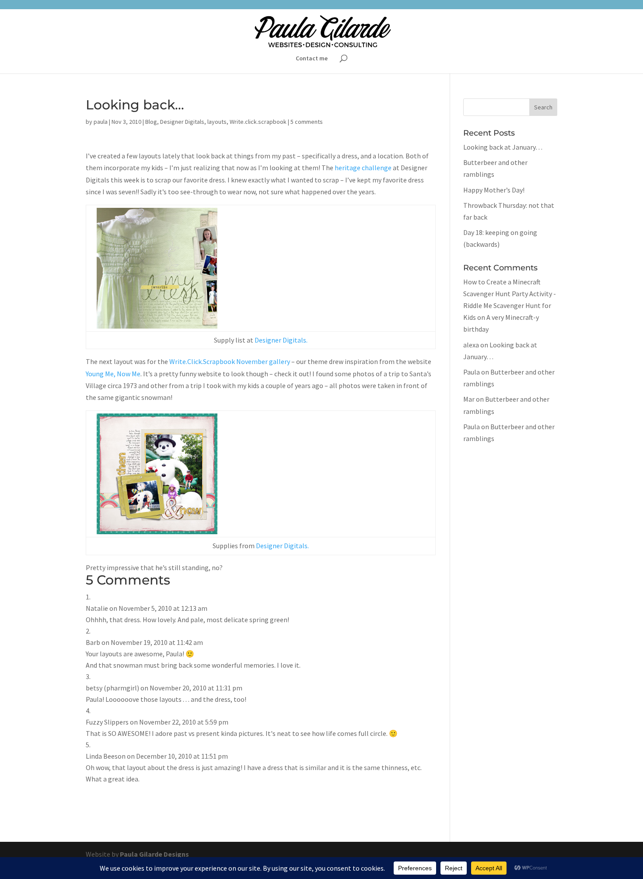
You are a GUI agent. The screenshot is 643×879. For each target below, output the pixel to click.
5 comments (306, 122)
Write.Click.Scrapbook (202, 361)
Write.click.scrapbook (258, 122)
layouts (217, 122)
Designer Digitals (182, 122)
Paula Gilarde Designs (154, 854)
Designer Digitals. (280, 340)
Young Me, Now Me (113, 373)
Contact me (312, 58)
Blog (151, 122)
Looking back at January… (502, 147)
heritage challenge (363, 167)
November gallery (263, 361)
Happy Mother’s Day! (493, 190)
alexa (471, 344)
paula (101, 122)
